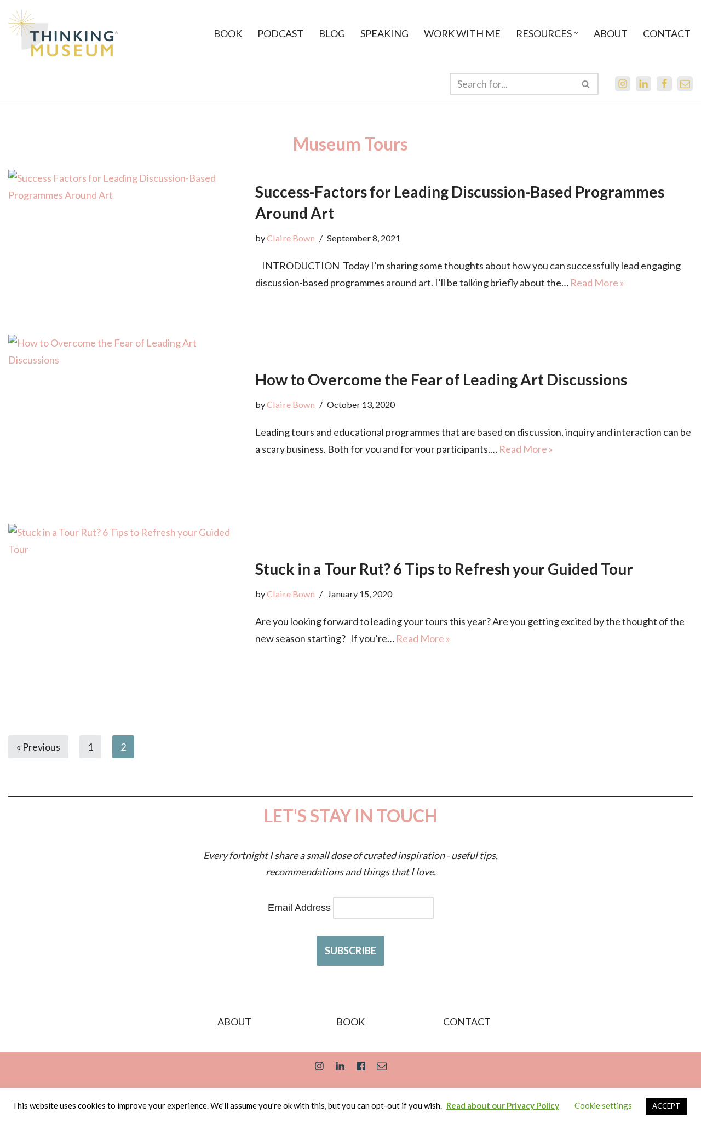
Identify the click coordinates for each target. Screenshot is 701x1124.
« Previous (38, 747)
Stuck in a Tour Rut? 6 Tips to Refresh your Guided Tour (444, 569)
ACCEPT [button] (666, 1106)
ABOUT (611, 33)
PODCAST (280, 33)
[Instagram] (622, 83)
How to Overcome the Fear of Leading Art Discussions (441, 379)
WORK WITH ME (462, 33)
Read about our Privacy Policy (502, 1105)
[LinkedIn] (643, 83)
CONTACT (667, 33)
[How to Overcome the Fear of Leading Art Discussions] (126, 413)
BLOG (332, 33)
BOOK (228, 33)
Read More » (597, 282)
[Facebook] (664, 83)
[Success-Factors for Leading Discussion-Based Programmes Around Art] (126, 236)
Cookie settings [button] (603, 1105)
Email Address (299, 907)
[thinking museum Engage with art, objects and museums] (63, 33)
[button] (576, 33)
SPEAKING (384, 33)
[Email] (685, 83)
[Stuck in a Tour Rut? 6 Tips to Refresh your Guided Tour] (126, 602)
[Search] (586, 84)
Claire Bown (291, 238)
